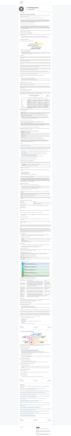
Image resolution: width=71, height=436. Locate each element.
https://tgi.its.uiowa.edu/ (45, 151)
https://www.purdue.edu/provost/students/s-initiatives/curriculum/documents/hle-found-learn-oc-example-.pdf (32, 392)
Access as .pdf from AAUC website (38, 93)
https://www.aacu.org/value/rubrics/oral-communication (29, 409)
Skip (35, 278)
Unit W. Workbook (49, 327)
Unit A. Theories (22, 327)
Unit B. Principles (35, 327)
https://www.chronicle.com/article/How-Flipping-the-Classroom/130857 (28, 394)
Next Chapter (49, 380)
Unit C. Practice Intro (35, 380)
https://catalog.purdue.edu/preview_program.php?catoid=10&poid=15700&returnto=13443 (30, 407)
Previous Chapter (22, 380)
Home (49, 2)
